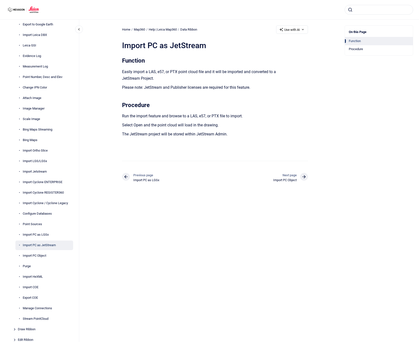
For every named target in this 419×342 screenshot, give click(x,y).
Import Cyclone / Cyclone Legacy (45, 203)
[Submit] (350, 10)
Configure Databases (37, 213)
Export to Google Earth (38, 24)
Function (355, 41)
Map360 (139, 29)
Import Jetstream (35, 171)
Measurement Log (35, 66)
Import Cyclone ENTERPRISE (42, 182)
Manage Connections (37, 308)
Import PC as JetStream (39, 245)
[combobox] (379, 9)
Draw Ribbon (26, 329)
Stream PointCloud (35, 318)
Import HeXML (33, 276)
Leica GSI (29, 45)
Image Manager (34, 108)
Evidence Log (32, 56)
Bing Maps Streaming (37, 129)
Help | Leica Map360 (163, 29)
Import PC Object (34, 255)
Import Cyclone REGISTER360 (43, 192)
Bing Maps (30, 140)
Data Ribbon (188, 29)
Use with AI (292, 30)
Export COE (30, 297)
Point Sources (32, 224)
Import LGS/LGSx (35, 161)
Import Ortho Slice (35, 150)
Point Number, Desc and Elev (42, 77)
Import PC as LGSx (36, 234)
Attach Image (32, 98)
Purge (27, 266)
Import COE (30, 287)
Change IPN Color (35, 87)
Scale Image (31, 119)
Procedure (356, 49)
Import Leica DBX (35, 35)
